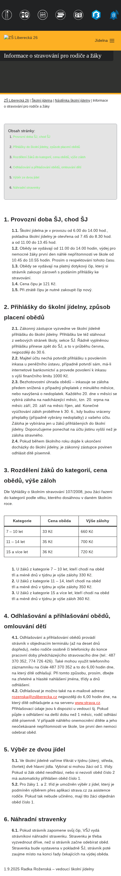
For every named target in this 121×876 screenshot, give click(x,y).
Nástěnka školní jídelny (72, 101)
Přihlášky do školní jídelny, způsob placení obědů (46, 147)
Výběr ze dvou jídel (26, 177)
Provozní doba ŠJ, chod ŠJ (31, 136)
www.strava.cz (87, 702)
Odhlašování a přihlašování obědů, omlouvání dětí (47, 167)
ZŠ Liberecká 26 (16, 101)
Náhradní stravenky (26, 187)
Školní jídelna (42, 101)
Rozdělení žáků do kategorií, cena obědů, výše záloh (49, 157)
